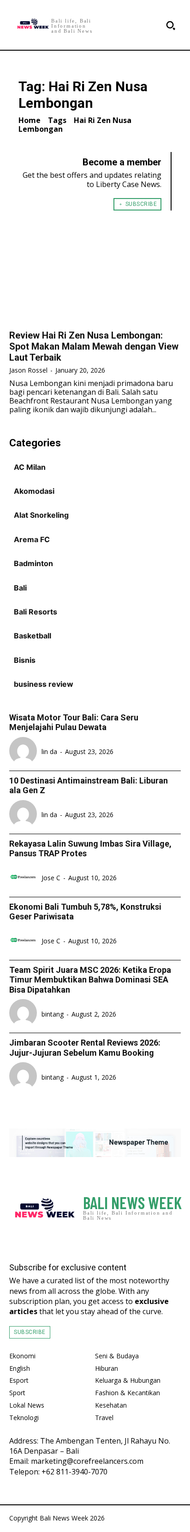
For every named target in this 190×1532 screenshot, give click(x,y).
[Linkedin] (173, 1239)
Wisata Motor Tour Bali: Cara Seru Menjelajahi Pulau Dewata (73, 722)
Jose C (51, 877)
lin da (49, 751)
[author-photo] (24, 751)
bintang (53, 1014)
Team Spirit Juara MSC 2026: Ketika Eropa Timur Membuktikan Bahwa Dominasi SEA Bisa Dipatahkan (90, 979)
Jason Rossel (28, 370)
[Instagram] (155, 1239)
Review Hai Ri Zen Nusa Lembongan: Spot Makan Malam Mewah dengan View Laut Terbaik (93, 346)
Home (29, 120)
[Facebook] (136, 1239)
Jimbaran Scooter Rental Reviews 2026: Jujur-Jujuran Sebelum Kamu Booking (84, 1048)
